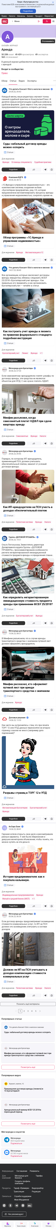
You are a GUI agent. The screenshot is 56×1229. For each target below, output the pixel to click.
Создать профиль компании (22, 1182)
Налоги (12, 16)
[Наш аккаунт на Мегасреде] (29, 1207)
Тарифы (39, 1176)
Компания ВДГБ (16, 177)
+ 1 (41, 353)
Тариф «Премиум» (21, 1188)
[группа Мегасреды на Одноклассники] (10, 1207)
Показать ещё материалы (28, 1004)
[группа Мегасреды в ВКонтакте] (4, 1207)
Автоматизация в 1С (34, 252)
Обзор (4, 81)
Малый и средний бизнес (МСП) (16, 899)
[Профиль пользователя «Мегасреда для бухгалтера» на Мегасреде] (4, 369)
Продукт (38, 16)
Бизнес (30, 16)
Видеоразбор (37, 1188)
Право (4, 16)
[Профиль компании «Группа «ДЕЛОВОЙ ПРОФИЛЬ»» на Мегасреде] (4, 538)
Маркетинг (49, 16)
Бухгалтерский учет (10, 353)
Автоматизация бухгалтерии (14, 808)
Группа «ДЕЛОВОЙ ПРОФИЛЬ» (22, 537)
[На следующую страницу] (40, 1011)
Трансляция (19, 1191)
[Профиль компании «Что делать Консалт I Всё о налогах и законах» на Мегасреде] (4, 90)
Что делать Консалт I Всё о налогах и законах (29, 89)
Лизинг (25, 353)
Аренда (5, 162)
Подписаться (16, 1143)
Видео (22, 81)
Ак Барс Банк (14, 827)
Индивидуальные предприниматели (18, 895)
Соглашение (22, 1171)
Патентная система (24, 522)
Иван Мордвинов (21, 1200)
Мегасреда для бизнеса (21, 1177)
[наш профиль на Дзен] (23, 1207)
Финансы (21, 16)
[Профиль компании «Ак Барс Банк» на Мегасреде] (4, 828)
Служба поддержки (22, 1196)
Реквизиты (34, 1171)
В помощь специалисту (22, 162)
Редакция (36, 1191)
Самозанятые (22, 436)
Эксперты (32, 81)
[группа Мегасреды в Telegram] (17, 1207)
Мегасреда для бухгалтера (21, 368)
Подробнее (28, 11)
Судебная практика (42, 162)
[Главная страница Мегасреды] (5, 21)
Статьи (13, 81)
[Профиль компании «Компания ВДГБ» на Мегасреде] (4, 179)
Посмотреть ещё (28, 1067)
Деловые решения (17, 718)
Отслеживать (48, 41)
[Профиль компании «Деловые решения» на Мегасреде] (4, 719)
